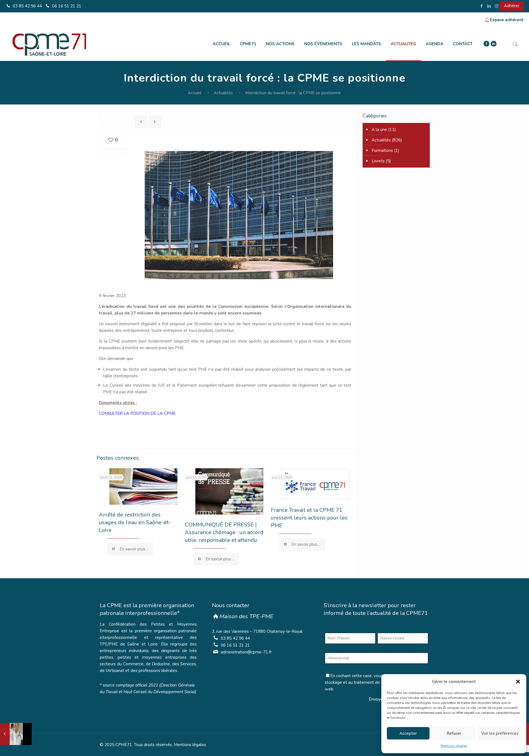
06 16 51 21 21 (66, 6)
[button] (518, 681)
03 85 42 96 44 (27, 6)
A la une (379, 129)
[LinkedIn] (489, 6)
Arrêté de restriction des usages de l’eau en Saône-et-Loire (135, 522)
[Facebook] (482, 6)
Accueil (194, 93)
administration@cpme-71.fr (246, 652)
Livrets (378, 161)
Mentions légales (454, 746)
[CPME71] (49, 43)
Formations (382, 150)
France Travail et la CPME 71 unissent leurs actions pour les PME (309, 517)
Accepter (408, 733)
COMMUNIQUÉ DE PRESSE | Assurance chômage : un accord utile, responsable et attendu (224, 532)
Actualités (223, 93)
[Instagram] (497, 6)
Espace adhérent (507, 20)
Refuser (454, 733)
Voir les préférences (500, 733)
